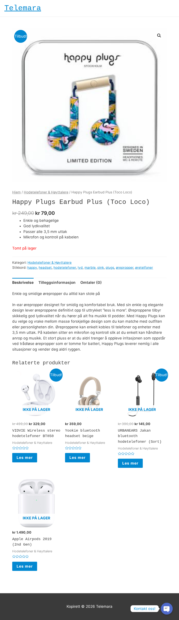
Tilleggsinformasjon (57, 282)
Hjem (16, 192)
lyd (80, 267)
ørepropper (124, 267)
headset (45, 267)
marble (90, 267)
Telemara (22, 8)
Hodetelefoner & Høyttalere (46, 192)
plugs (110, 267)
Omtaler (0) (91, 282)
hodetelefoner (64, 267)
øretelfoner (144, 267)
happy (32, 267)
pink (100, 267)
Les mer (25, 457)
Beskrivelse (23, 282)
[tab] (23, 282)
